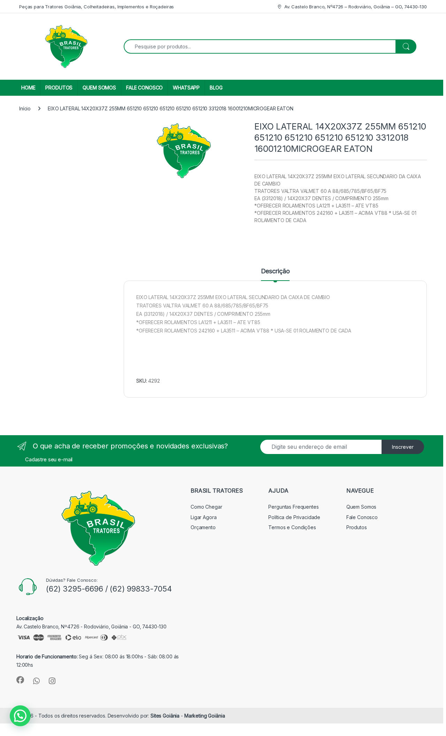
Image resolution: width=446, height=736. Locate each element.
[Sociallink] (20, 680)
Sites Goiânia (166, 716)
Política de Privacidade (294, 517)
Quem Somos (361, 507)
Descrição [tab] (275, 271)
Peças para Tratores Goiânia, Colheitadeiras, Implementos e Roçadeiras (96, 6)
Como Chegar (206, 507)
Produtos (356, 527)
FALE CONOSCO (144, 88)
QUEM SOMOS (99, 88)
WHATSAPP (186, 88)
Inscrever (403, 447)
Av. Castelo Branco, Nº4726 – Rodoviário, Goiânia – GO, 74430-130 (355, 6)
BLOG (216, 88)
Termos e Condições (292, 527)
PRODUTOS (58, 88)
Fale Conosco (362, 517)
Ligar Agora (203, 517)
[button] (20, 715)
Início (25, 108)
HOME (28, 88)
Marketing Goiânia (204, 716)
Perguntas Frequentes (293, 507)
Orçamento (203, 527)
